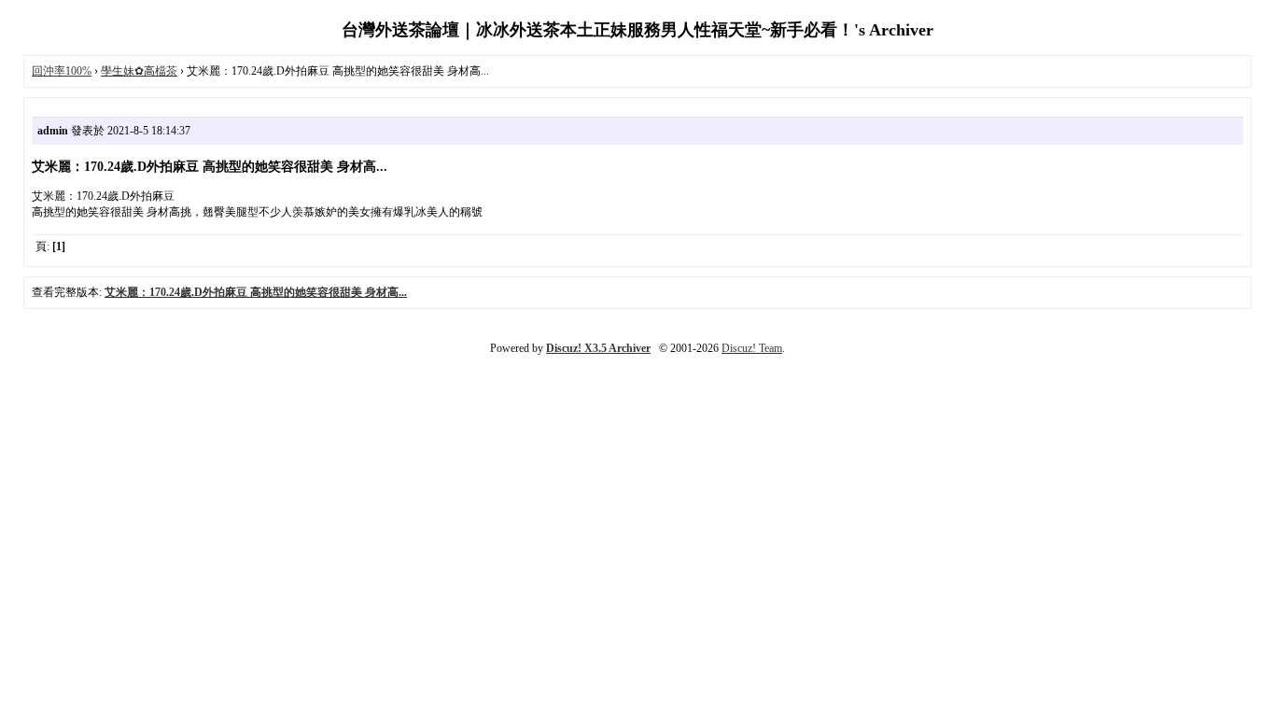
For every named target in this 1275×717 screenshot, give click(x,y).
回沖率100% (61, 70)
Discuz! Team (752, 348)
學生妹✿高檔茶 (139, 70)
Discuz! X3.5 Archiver (598, 348)
